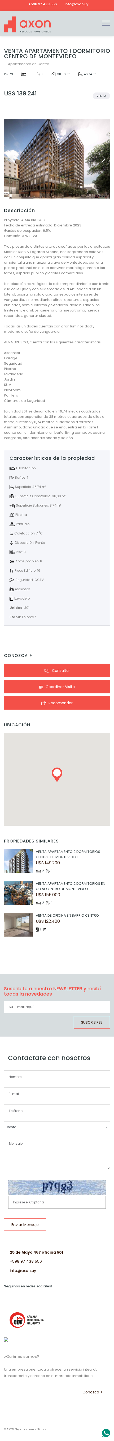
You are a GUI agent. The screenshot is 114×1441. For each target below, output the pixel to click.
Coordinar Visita (60, 686)
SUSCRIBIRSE (92, 1022)
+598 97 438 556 (26, 1261)
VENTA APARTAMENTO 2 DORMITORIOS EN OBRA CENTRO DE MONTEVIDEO (70, 886)
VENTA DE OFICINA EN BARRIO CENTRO (67, 915)
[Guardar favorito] (42, 109)
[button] (103, 159)
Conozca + (92, 1392)
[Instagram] (100, 4)
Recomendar (61, 703)
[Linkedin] (92, 4)
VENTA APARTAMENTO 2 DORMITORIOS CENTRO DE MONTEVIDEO (68, 854)
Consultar (61, 670)
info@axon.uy (23, 1270)
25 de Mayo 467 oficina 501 (36, 1252)
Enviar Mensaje (25, 1224)
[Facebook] (107, 4)
